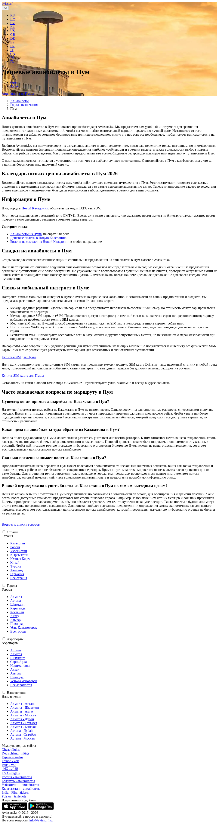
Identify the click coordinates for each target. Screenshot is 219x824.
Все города (18, 631)
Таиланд (16, 570)
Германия (17, 574)
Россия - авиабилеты (17, 777)
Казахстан (17, 543)
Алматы (16, 597)
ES (12, 42)
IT (11, 50)
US (12, 31)
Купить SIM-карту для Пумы (23, 375)
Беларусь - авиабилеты (18, 781)
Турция (15, 566)
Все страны (18, 578)
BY (12, 19)
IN (12, 57)
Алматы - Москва (23, 715)
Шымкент (17, 604)
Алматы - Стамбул (23, 723)
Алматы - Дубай (22, 719)
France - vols (10, 761)
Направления (16, 692)
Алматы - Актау (22, 711)
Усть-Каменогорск (23, 627)
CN (12, 54)
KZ (5, 7)
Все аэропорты (21, 685)
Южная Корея (20, 558)
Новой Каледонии (35, 208)
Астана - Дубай (21, 730)
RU (12, 15)
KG (12, 27)
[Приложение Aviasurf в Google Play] (41, 809)
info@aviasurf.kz (41, 820)
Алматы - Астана (22, 703)
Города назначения (24, 105)
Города (12, 585)
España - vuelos (12, 757)
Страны (12, 532)
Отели (14, 82)
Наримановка (20, 665)
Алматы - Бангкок (23, 727)
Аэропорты (15, 639)
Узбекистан (18, 551)
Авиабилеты (19, 101)
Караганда (17, 608)
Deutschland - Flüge (15, 753)
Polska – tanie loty (14, 796)
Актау (14, 616)
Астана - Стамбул (23, 734)
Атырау (15, 620)
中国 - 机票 (10, 769)
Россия (15, 547)
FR (12, 46)
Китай (14, 562)
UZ (12, 23)
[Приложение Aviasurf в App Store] (15, 809)
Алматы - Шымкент (24, 707)
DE (12, 38)
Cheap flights (11, 749)
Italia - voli (9, 765)
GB (12, 34)
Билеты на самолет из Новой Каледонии (40, 241)
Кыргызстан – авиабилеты (21, 788)
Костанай (17, 612)
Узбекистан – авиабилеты (20, 785)
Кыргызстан (19, 555)
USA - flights (11, 773)
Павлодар (17, 623)
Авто (14, 86)
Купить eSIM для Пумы (19, 357)
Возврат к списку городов (21, 524)
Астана (15, 600)
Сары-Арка (18, 662)
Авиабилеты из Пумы (18, 93)
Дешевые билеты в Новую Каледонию (38, 238)
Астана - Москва (22, 738)
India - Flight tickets (15, 792)
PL (12, 61)
